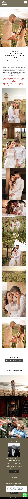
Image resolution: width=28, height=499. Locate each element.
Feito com (14, 497)
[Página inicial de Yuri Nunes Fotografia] (4, 3)
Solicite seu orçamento (14, 360)
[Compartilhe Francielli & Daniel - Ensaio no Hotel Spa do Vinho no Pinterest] (17, 357)
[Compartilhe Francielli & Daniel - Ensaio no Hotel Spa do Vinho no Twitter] (14, 357)
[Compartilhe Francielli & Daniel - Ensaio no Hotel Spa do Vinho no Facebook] (10, 357)
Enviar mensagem (14, 481)
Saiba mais (14, 471)
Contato (14, 492)
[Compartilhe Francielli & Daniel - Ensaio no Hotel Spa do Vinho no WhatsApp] (12, 357)
